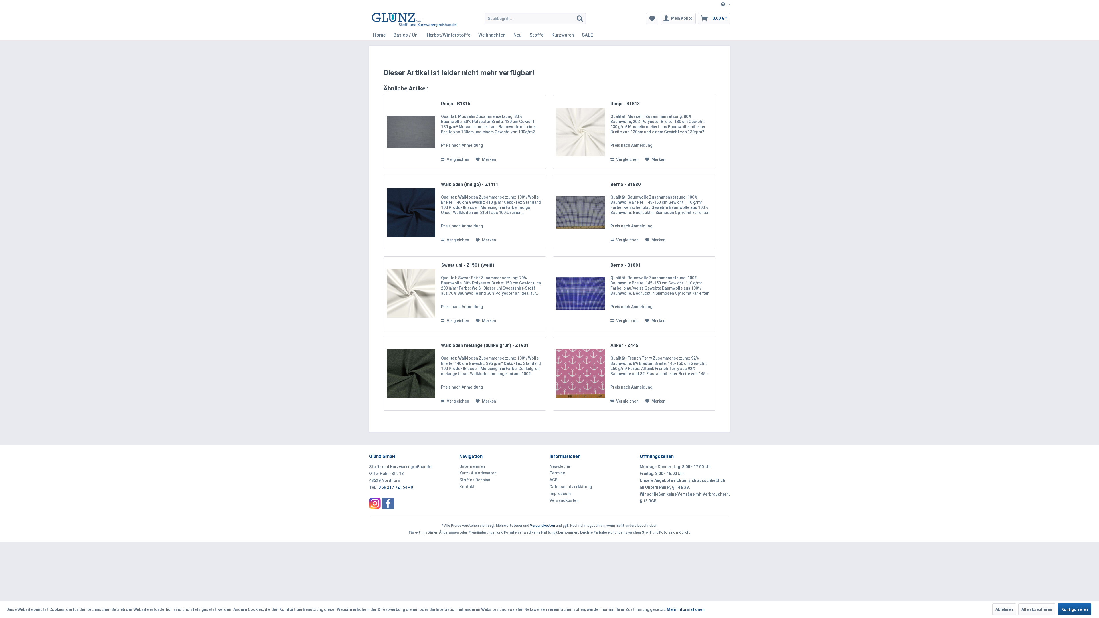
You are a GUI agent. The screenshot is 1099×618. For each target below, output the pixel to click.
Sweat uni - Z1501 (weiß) (467, 265)
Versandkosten (564, 500)
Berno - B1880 (625, 184)
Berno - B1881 (625, 265)
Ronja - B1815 (455, 103)
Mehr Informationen (686, 609)
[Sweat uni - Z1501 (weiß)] (411, 293)
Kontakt (467, 486)
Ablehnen (1004, 609)
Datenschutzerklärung (571, 486)
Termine (557, 473)
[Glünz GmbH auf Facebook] (388, 503)
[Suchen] (580, 18)
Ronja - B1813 (625, 103)
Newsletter (560, 466)
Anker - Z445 (624, 345)
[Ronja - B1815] (411, 132)
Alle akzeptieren (1036, 609)
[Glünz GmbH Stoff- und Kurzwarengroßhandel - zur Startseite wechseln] (414, 20)
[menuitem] (723, 4)
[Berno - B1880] (580, 212)
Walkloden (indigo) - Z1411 (469, 184)
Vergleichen (457, 159)
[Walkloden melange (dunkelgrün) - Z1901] (411, 374)
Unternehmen (472, 466)
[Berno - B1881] (580, 293)
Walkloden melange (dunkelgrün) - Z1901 (485, 345)
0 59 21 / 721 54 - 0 (395, 487)
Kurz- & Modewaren (478, 473)
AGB (554, 480)
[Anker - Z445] (580, 374)
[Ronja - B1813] (580, 132)
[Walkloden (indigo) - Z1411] (411, 212)
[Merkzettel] (652, 18)
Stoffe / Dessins (474, 480)
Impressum (560, 493)
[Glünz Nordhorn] (375, 503)
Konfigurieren (1074, 609)
